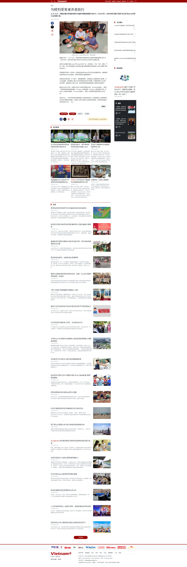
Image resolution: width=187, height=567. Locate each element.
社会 (52, 5)
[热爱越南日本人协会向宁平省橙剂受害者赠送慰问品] (60, 171)
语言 (101, 552)
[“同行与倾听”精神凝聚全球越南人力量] (102, 294)
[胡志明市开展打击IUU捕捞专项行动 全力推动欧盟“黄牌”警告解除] (102, 380)
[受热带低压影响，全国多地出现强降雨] (102, 262)
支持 (96, 552)
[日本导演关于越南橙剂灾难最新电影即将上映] (81, 171)
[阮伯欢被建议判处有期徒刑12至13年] (102, 495)
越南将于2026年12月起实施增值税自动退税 (125, 59)
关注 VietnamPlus (93, 119)
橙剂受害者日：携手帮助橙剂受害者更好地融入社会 (80, 146)
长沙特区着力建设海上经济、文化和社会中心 (67, 322)
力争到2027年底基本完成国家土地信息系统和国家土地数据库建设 (71, 340)
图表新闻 (119, 68)
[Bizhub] (80, 547)
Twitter (52, 27)
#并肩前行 (72, 113)
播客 (119, 103)
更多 (54, 204)
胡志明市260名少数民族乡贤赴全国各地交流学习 (68, 522)
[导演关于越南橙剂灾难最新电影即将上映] (101, 136)
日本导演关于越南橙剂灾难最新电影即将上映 (80, 181)
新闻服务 (110, 552)
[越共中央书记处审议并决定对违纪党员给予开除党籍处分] (102, 311)
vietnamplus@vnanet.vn (90, 560)
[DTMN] (111, 547)
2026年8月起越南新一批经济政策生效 (124, 25)
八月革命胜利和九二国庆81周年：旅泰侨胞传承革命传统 (71, 506)
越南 (88, 113)
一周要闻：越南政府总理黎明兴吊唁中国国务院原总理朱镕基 (120, 108)
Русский (131, 1)
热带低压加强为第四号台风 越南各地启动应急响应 (68, 208)
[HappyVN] (131, 547)
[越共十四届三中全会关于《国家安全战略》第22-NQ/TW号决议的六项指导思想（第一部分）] (125, 77)
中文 (128, 1)
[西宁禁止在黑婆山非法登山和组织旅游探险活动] (102, 429)
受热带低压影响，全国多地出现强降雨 (64, 257)
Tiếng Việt (108, 1)
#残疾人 (80, 113)
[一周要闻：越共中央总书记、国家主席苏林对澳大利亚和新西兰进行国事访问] (131, 121)
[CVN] (101, 547)
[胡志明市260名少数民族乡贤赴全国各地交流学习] (102, 527)
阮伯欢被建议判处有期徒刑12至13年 (63, 490)
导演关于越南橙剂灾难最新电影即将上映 (100, 146)
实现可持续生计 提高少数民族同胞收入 (64, 458)
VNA (105, 552)
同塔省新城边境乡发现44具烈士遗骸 (64, 392)
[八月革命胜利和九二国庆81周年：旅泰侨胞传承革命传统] (102, 511)
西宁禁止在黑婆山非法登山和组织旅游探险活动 (68, 424)
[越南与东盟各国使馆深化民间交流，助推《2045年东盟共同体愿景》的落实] (102, 278)
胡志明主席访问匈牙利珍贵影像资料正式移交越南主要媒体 (71, 225)
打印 (52, 30)
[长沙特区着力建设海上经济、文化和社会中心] (102, 327)
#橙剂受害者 (63, 113)
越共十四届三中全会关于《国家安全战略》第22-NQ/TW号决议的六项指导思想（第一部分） (125, 90)
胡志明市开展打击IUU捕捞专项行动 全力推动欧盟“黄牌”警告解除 (71, 376)
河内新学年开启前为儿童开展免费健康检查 (66, 359)
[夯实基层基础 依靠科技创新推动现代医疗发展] (102, 445)
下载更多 (80, 537)
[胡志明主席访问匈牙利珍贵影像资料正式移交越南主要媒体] (102, 229)
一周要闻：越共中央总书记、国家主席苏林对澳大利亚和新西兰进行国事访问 (120, 121)
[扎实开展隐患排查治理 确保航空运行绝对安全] (102, 413)
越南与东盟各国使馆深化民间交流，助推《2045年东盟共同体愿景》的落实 (71, 275)
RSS (93, 552)
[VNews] (61, 547)
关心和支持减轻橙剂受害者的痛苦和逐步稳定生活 (60, 146)
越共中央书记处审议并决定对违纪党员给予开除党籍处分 (71, 306)
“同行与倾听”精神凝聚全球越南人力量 (64, 290)
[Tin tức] (68, 547)
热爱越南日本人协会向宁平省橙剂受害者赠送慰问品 (60, 181)
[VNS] (90, 547)
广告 (116, 552)
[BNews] (74, 547)
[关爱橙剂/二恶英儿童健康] (101, 171)
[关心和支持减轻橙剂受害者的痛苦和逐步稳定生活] (60, 136)
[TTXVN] (54, 547)
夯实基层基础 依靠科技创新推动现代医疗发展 (70, 442)
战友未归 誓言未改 (120, 132)
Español (124, 1)
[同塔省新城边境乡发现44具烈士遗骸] (102, 397)
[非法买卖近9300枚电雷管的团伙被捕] (102, 478)
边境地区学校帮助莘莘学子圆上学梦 (123, 34)
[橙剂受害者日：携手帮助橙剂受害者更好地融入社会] (81, 136)
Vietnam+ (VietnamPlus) (62, 1)
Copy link (52, 34)
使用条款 (87, 552)
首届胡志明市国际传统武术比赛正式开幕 (124, 42)
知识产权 (81, 552)
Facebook (52, 23)
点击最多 (119, 22)
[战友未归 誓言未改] (131, 135)
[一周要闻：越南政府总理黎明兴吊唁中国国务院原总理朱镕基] (131, 109)
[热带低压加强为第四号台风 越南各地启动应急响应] (102, 213)
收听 (119, 113)
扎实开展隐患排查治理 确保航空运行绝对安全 (67, 408)
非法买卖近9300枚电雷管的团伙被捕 (64, 474)
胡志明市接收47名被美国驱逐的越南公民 (124, 50)
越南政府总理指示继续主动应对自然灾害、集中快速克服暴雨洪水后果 (71, 242)
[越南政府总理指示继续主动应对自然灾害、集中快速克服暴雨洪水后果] (102, 246)
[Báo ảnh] (121, 547)
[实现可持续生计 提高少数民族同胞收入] (102, 462)
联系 (120, 552)
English (113, 1)
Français (119, 1)
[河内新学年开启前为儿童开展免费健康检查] (102, 364)
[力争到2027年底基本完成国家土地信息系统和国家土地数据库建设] (102, 343)
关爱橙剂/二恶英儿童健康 (100, 180)
